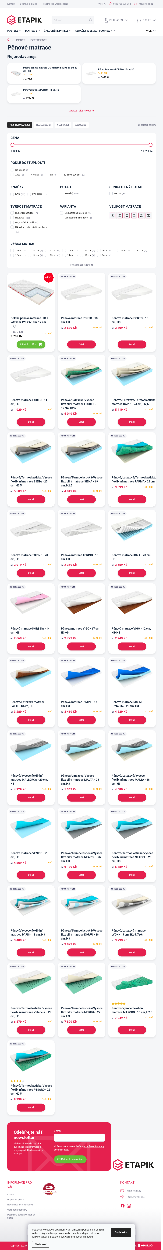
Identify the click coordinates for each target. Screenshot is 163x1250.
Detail (81, 344)
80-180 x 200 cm (74, 174)
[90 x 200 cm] (120, 215)
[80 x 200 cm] (112, 215)
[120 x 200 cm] (127, 215)
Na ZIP (119, 193)
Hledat (90, 20)
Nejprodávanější (20, 125)
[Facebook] (122, 1205)
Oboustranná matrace (78, 213)
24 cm (72, 255)
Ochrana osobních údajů (79, 1236)
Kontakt (11, 4)
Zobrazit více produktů (81, 111)
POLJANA (39, 194)
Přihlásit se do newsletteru (70, 1159)
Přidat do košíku (28, 344)
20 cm (106, 250)
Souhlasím (121, 1232)
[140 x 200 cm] (134, 215)
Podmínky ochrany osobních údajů (21, 1216)
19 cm (37, 250)
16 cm (106, 255)
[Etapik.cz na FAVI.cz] (49, 1189)
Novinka (36, 174)
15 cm (54, 255)
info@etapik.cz (134, 1190)
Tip (53, 174)
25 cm (124, 250)
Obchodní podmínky (17, 1209)
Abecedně (80, 125)
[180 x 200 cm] (148, 215)
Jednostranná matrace (78, 217)
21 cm (72, 250)
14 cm (37, 255)
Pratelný (71, 193)
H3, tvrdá (22, 217)
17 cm (54, 250)
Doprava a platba (28, 4)
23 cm (141, 250)
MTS (19, 194)
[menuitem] (14, 31)
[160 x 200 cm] (141, 215)
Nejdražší (63, 125)
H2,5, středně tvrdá (26, 222)
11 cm (89, 255)
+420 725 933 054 (136, 1197)
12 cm (20, 255)
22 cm (20, 250)
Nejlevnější (43, 125)
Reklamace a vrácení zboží (55, 4)
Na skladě (21, 170)
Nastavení (40, 1244)
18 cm (89, 250)
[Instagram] (129, 1205)
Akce (19, 174)
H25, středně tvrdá (26, 213)
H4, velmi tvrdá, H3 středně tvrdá (31, 229)
